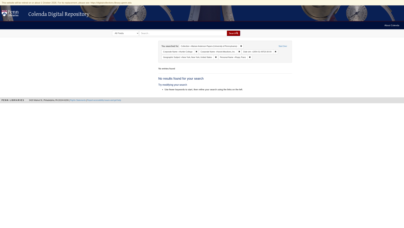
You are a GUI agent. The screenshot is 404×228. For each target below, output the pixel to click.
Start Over (283, 46)
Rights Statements (78, 100)
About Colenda (391, 25)
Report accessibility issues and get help (104, 100)
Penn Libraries (13, 100)
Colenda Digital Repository (13, 14)
